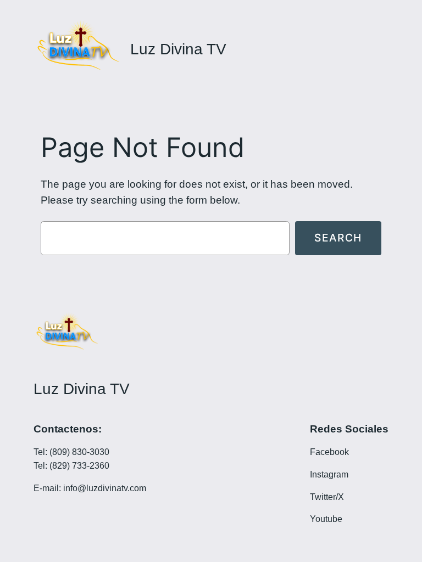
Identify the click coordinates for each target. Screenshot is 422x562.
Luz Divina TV (178, 49)
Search (338, 237)
